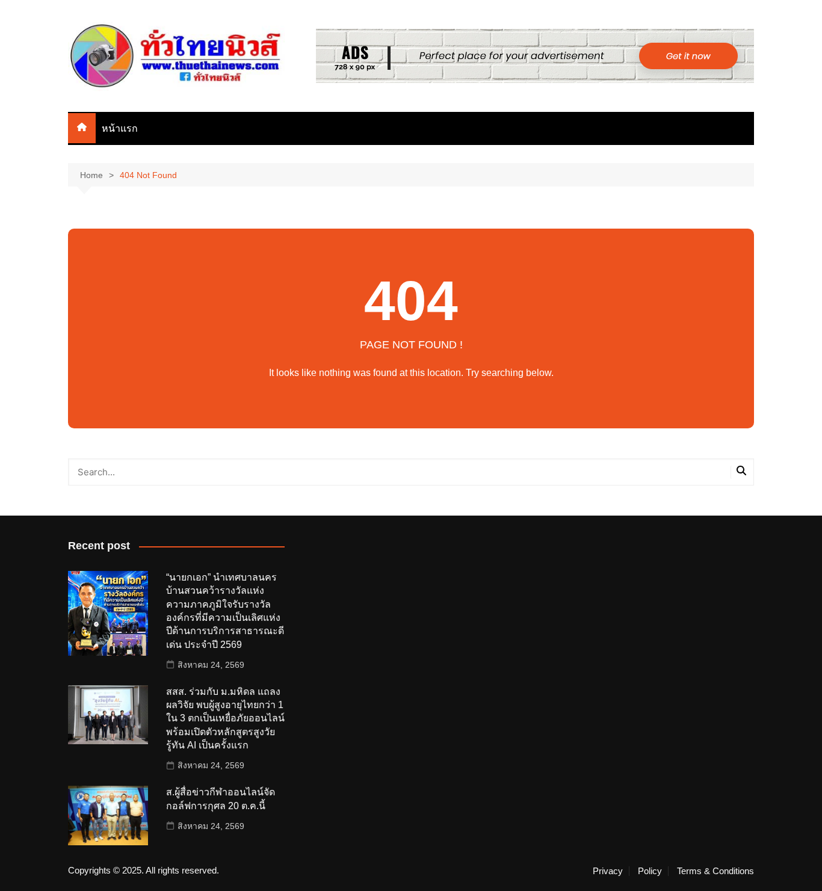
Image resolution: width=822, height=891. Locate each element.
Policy (650, 871)
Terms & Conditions (715, 871)
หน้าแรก (120, 128)
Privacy (608, 871)
